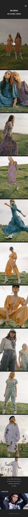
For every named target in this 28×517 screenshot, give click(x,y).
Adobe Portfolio (16, 513)
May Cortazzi (14, 11)
